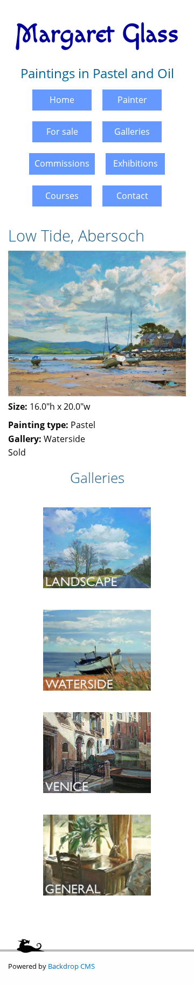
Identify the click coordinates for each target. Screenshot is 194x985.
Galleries (132, 131)
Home (62, 100)
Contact (132, 196)
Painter (132, 100)
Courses (62, 196)
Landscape (97, 503)
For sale (62, 131)
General (97, 810)
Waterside (97, 605)
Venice (97, 708)
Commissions (61, 163)
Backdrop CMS (71, 966)
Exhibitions (135, 163)
